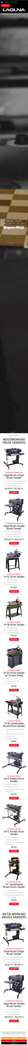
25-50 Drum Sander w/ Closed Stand (14, 674)
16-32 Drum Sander (14, 576)
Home (10, 435)
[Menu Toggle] (2, 2)
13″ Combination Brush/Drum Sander (14, 886)
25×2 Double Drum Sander (14, 780)
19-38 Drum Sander (14, 624)
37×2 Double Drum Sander (14, 833)
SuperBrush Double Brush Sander (14, 527)
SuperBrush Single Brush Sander (14, 476)
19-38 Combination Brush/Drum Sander (14, 725)
